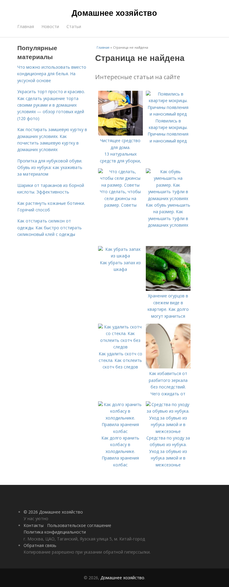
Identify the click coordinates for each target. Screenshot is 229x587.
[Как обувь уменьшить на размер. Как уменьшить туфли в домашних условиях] (168, 198)
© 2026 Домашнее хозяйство (53, 512)
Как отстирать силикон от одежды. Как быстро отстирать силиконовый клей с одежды (49, 227)
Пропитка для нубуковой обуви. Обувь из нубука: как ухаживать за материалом (49, 167)
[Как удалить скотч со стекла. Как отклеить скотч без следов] (120, 347)
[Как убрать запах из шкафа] (120, 256)
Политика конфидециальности (55, 532)
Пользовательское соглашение (79, 525)
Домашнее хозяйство (114, 12)
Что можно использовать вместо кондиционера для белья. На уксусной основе (51, 73)
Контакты (34, 525)
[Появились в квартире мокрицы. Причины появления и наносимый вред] (168, 114)
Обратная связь (40, 545)
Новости (50, 26)
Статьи (73, 26)
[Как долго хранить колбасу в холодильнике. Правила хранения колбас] (120, 431)
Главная (25, 26)
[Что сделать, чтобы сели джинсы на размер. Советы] (120, 185)
